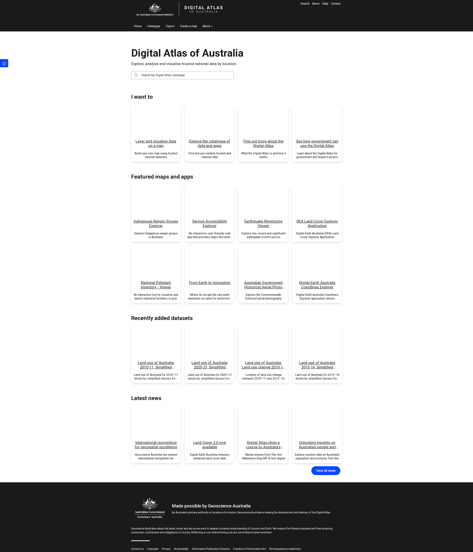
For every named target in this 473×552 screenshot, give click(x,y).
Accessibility (181, 548)
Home (138, 26)
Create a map (188, 26)
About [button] (207, 26)
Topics (170, 26)
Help (325, 3)
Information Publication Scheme (211, 548)
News (316, 3)
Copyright (153, 548)
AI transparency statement (285, 548)
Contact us (137, 548)
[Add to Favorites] (4, 63)
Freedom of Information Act (249, 548)
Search (305, 3)
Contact (336, 3)
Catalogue (153, 26)
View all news (326, 471)
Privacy (166, 548)
